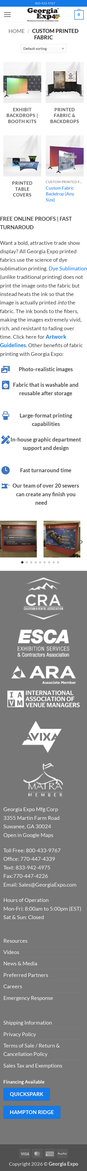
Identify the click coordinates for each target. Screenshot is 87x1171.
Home (16, 31)
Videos (11, 952)
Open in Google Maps (28, 835)
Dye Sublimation (68, 268)
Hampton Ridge (32, 1112)
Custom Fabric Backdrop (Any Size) (60, 193)
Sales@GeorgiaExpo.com (48, 884)
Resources (15, 940)
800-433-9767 (45, 3)
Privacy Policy (19, 1034)
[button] (7, 15)
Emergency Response (28, 998)
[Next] (81, 542)
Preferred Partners (25, 975)
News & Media (20, 963)
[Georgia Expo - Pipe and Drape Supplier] (43, 14)
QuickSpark (27, 1094)
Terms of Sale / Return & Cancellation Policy (31, 1049)
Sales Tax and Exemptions (32, 1065)
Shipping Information (27, 1022)
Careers (12, 986)
